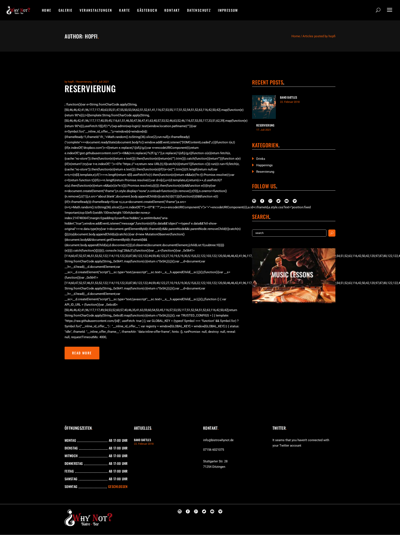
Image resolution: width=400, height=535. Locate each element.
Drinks (260, 159)
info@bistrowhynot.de (218, 440)
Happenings (264, 165)
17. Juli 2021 (101, 81)
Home (295, 36)
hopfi (71, 81)
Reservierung (84, 81)
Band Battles (288, 97)
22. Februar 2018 (290, 101)
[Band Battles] (264, 107)
